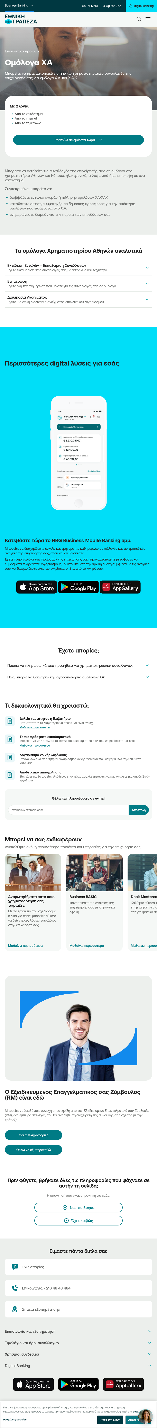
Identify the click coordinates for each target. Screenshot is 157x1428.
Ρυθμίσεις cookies (15, 1419)
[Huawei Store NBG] (120, 587)
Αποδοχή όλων (110, 1419)
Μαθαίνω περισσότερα (35, 727)
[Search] (139, 19)
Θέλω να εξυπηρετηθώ (33, 1150)
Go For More (90, 6)
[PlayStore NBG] (78, 587)
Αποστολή (139, 810)
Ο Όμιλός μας (112, 6)
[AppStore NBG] (36, 587)
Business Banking (16, 5)
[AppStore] (33, 1384)
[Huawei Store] (123, 1384)
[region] (78, 1414)
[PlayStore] (78, 1384)
